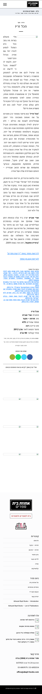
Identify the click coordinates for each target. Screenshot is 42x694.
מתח (11, 338)
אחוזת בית (32, 338)
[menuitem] (10, 4)
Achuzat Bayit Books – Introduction (26, 601)
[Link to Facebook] (7, 691)
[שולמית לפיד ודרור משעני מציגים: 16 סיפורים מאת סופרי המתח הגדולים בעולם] (12, 439)
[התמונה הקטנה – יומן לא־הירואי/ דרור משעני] (30, 412)
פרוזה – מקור (34, 545)
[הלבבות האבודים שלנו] (12, 467)
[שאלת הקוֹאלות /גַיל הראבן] (30, 384)
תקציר (21, 345)
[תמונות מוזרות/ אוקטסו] (12, 384)
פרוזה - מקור (21, 22)
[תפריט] (5, 4)
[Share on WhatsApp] (18, 357)
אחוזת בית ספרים (24, 338)
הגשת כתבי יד (34, 592)
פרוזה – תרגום (34, 550)
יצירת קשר (35, 596)
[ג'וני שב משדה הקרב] (30, 467)
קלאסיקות (35, 568)
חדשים (36, 540)
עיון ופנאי (35, 554)
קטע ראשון (26, 342)
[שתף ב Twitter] (24, 357)
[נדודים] (30, 439)
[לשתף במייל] (12, 357)
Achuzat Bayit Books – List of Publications (23, 606)
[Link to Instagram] (4, 691)
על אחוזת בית (34, 582)
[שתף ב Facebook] (30, 357)
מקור (14, 338)
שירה (37, 564)
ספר (8, 338)
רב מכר (8, 342)
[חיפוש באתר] (10, 4)
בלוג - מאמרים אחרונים (31, 11)
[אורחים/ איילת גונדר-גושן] (12, 412)
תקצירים (17, 345)
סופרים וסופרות (33, 587)
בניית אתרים (9, 688)
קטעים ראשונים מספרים (16, 342)
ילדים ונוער (35, 559)
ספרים (31, 342)
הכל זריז (18, 338)
